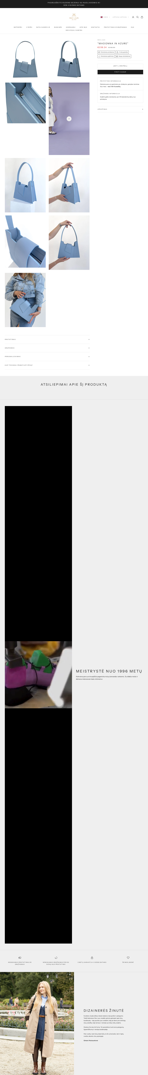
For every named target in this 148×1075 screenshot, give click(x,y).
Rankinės (58, 27)
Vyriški (29, 27)
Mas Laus (101, 40)
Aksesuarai (71, 27)
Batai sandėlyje (43, 27)
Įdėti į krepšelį (120, 66)
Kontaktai (95, 27)
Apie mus (83, 27)
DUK (132, 27)
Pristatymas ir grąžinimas (115, 27)
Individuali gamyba (74, 30)
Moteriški (18, 27)
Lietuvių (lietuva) (120, 17)
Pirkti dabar (120, 72)
